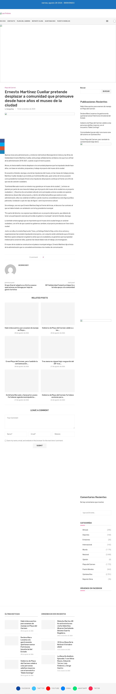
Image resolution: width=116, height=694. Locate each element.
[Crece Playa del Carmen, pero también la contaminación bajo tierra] (22, 347)
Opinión (97, 559)
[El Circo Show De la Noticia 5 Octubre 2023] (48, 645)
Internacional (97, 545)
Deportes (97, 535)
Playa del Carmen (23, 21)
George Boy (10, 109)
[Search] (111, 21)
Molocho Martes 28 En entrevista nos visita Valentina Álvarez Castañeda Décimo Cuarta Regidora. (65, 627)
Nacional (97, 554)
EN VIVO (3, 21)
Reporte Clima (37, 21)
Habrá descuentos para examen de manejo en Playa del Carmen (29, 624)
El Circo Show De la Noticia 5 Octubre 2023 (65, 644)
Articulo (97, 530)
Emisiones (97, 540)
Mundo (97, 550)
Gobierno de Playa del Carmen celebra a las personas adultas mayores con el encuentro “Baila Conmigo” (95, 125)
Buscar (83, 88)
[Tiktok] (63, 6)
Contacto (11, 21)
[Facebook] (52, 6)
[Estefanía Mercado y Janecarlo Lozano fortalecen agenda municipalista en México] (22, 381)
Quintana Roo (50, 21)
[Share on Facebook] (46, 257)
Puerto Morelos (63, 21)
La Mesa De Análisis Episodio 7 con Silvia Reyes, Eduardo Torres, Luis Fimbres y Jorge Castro (65, 662)
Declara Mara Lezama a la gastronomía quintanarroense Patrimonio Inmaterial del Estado (95, 116)
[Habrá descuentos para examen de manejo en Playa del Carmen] (22, 313)
